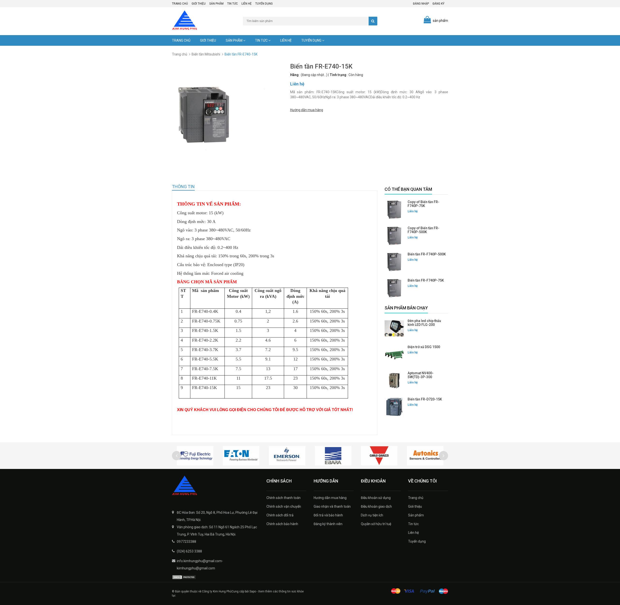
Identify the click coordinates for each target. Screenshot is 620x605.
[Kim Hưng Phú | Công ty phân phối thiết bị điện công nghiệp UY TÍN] (215, 486)
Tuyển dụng (264, 3)
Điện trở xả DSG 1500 (424, 347)
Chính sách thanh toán (283, 498)
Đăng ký (438, 3)
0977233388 (186, 542)
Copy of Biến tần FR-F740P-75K (423, 204)
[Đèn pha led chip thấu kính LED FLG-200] (394, 328)
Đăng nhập (421, 3)
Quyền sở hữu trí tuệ (376, 524)
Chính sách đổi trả (280, 515)
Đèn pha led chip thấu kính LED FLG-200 (424, 323)
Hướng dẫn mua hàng (306, 110)
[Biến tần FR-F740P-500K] (394, 262)
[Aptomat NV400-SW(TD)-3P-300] (394, 381)
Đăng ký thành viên (328, 524)
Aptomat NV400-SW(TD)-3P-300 (421, 375)
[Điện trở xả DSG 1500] (394, 354)
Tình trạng (338, 75)
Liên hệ (246, 3)
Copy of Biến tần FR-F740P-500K (423, 230)
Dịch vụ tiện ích (372, 515)
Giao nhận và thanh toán (332, 506)
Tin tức (232, 3)
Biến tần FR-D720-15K (425, 399)
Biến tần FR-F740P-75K (426, 280)
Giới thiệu (199, 3)
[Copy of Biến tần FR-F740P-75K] (394, 209)
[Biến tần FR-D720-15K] (394, 407)
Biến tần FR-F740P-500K (427, 254)
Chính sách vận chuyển (283, 506)
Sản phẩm (216, 3)
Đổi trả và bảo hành (328, 515)
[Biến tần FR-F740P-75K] (394, 288)
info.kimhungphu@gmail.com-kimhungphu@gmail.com (200, 564)
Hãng (294, 75)
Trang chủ (180, 3)
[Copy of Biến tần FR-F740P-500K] (394, 235)
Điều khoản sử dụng (376, 498)
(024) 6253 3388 (189, 551)
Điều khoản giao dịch (376, 506)
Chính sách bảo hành (282, 524)
